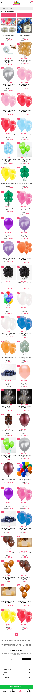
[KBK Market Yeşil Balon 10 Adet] (8, 445)
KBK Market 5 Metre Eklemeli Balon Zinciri (24, 35)
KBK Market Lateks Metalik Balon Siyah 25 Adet (24, 282)
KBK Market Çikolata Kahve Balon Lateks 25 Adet (24, 577)
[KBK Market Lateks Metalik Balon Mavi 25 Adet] (24, 124)
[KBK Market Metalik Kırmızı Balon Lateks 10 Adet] (24, 100)
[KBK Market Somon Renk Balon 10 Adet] (24, 372)
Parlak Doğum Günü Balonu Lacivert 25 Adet (24, 528)
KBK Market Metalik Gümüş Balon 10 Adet (8, 84)
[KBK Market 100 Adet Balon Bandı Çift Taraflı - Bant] (8, 25)
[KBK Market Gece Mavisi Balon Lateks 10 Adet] (8, 372)
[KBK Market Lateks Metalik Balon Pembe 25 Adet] (8, 100)
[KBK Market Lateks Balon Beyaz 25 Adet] (8, 323)
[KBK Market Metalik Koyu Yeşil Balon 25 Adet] (8, 198)
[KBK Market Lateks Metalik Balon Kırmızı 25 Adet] (8, 124)
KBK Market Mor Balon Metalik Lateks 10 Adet (8, 234)
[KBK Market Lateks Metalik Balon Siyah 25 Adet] (24, 272)
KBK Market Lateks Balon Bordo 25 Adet (8, 479)
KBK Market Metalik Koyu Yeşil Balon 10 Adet (24, 183)
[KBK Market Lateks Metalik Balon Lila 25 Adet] (8, 248)
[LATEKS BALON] (5, 8)
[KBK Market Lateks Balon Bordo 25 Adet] (8, 469)
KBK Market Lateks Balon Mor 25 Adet (8, 503)
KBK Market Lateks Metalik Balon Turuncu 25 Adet (24, 258)
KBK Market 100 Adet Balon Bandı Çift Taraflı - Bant (8, 35)
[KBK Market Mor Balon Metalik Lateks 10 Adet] (8, 224)
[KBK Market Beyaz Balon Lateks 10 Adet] (24, 298)
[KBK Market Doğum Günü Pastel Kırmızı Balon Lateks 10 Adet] (24, 615)
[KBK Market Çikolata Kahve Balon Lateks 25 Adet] (24, 567)
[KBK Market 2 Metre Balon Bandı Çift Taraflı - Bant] (8, 50)
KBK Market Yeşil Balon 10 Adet (8, 455)
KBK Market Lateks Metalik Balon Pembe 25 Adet (8, 110)
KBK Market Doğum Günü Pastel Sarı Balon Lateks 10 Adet (8, 625)
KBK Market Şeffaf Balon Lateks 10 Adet (8, 406)
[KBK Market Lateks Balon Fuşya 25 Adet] (24, 493)
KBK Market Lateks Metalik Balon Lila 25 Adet (8, 258)
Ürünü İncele (10, 30)
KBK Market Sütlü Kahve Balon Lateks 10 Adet (24, 552)
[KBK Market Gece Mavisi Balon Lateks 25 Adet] (8, 518)
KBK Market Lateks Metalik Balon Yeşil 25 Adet (24, 159)
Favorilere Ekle (6, 30)
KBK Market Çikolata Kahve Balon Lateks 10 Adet (8, 552)
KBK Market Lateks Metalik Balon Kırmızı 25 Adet (8, 134)
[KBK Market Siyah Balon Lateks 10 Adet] (8, 272)
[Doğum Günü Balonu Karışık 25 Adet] (24, 469)
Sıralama (9, 15)
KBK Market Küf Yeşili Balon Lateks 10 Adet (24, 357)
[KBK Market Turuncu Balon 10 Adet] (8, 347)
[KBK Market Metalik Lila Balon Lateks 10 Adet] (24, 224)
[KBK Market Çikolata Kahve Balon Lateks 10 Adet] (8, 542)
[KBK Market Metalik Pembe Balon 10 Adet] (24, 74)
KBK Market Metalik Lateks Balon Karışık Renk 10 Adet (8, 308)
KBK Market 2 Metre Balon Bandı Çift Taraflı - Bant (8, 60)
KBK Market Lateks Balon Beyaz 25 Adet (8, 333)
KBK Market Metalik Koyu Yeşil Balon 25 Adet (8, 208)
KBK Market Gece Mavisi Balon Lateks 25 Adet (8, 528)
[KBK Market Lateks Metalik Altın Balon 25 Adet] (24, 50)
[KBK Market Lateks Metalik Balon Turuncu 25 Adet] (24, 248)
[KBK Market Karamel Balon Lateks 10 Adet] (8, 567)
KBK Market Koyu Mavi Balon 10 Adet (25, 333)
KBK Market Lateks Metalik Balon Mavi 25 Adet (24, 134)
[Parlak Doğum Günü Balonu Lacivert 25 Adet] (24, 518)
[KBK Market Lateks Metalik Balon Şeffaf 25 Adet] (24, 396)
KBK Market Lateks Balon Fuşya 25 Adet (24, 503)
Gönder (27, 659)
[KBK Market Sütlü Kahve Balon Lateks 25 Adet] (8, 591)
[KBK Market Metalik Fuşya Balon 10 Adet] (24, 198)
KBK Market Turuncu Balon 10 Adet (8, 357)
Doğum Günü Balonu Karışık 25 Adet (24, 479)
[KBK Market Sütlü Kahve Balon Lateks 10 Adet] (24, 542)
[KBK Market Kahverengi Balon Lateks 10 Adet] (8, 420)
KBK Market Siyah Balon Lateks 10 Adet (8, 282)
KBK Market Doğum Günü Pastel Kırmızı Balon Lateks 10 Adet (24, 625)
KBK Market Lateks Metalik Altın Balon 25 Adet (24, 60)
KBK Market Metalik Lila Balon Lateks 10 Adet (24, 234)
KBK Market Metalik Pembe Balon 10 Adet (24, 84)
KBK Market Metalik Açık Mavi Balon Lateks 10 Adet (8, 159)
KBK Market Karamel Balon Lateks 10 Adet (8, 577)
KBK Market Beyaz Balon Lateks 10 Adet (25, 308)
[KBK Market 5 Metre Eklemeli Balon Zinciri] (24, 25)
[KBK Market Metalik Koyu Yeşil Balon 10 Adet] (24, 173)
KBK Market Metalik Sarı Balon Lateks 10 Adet (8, 183)
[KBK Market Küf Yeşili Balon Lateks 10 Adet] (24, 347)
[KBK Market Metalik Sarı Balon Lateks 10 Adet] (8, 173)
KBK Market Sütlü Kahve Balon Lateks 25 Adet (8, 601)
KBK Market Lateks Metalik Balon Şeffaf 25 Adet (24, 406)
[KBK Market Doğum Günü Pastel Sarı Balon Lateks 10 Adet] (8, 615)
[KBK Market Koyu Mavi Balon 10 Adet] (24, 323)
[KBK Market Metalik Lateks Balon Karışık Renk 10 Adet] (8, 298)
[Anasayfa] (2, 8)
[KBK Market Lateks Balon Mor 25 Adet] (8, 493)
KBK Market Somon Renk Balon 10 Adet (24, 382)
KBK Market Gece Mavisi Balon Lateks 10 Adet (8, 382)
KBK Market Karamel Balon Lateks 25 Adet (24, 601)
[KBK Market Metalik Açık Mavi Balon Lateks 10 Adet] (8, 149)
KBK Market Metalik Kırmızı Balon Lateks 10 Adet (24, 110)
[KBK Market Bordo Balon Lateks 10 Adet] (24, 420)
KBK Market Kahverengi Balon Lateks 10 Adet (8, 430)
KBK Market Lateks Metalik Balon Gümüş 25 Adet (24, 455)
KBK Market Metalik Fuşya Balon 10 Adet (24, 208)
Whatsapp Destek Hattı (17, 686)
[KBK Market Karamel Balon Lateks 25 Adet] (24, 591)
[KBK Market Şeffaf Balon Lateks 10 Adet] (8, 396)
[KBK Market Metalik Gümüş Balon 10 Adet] (8, 74)
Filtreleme (25, 15)
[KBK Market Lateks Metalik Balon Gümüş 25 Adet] (24, 445)
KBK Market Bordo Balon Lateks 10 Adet (25, 430)
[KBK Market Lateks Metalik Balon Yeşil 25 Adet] (24, 149)
